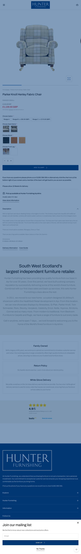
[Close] (40, 277)
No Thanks (40, 549)
